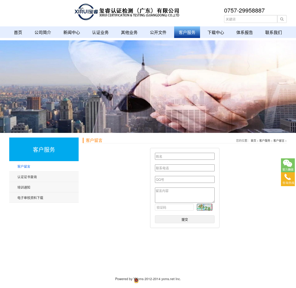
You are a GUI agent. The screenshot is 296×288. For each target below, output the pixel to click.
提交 (185, 219)
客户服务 (187, 32)
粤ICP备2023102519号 (223, 280)
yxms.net (168, 278)
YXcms (138, 278)
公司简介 (42, 32)
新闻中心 (71, 32)
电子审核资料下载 (30, 197)
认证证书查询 (27, 176)
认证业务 (100, 32)
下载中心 (215, 32)
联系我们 (273, 32)
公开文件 (158, 32)
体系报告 (244, 32)
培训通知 (23, 187)
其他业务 (129, 32)
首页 (18, 32)
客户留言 (23, 166)
